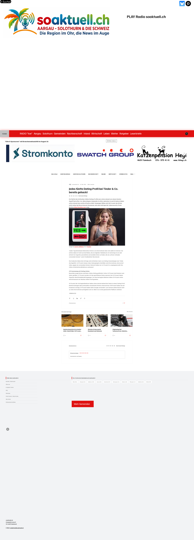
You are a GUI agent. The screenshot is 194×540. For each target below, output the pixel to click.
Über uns (8, 384)
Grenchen (107, 381)
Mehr (131, 174)
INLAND (103, 174)
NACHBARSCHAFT (93, 174)
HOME (4, 134)
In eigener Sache (10, 387)
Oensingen (116, 381)
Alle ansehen (130, 311)
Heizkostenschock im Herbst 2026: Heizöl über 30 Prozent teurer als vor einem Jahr (72, 330)
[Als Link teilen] (81, 298)
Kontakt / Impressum (10, 381)
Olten (75, 381)
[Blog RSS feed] (7, 429)
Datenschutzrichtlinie (11, 402)
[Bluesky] (182, 3)
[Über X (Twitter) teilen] (73, 298)
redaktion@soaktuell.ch (17, 528)
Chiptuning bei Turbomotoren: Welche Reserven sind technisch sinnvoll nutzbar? (120, 330)
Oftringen (133, 381)
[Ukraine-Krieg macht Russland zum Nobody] (97, 320)
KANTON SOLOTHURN (79, 174)
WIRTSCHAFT (112, 174)
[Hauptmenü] (186, 133)
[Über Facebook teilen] (69, 298)
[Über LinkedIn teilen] (77, 298)
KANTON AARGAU (65, 174)
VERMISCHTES (123, 174)
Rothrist (149, 381)
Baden (125, 381)
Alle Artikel (54, 174)
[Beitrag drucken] (84, 298)
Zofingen (83, 381)
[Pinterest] (188, 3)
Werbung (8, 393)
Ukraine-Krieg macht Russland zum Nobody (95, 330)
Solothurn (91, 381)
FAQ (7, 390)
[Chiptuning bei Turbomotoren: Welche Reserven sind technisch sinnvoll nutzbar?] (122, 320)
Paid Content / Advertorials (12, 396)
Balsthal (141, 381)
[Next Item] (184, 153)
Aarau (99, 381)
